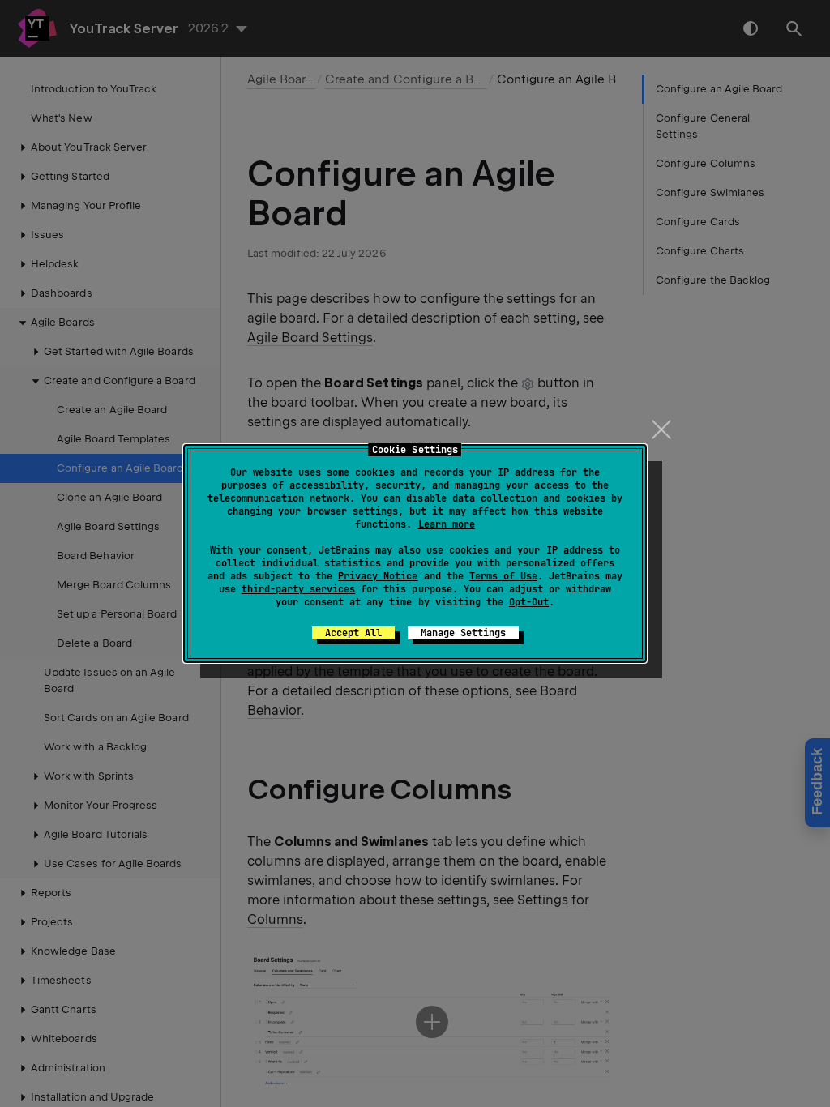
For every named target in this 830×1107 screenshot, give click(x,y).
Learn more (446, 524)
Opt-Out (529, 602)
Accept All (353, 632)
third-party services (298, 589)
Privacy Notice (377, 576)
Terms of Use (503, 576)
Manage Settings (463, 632)
